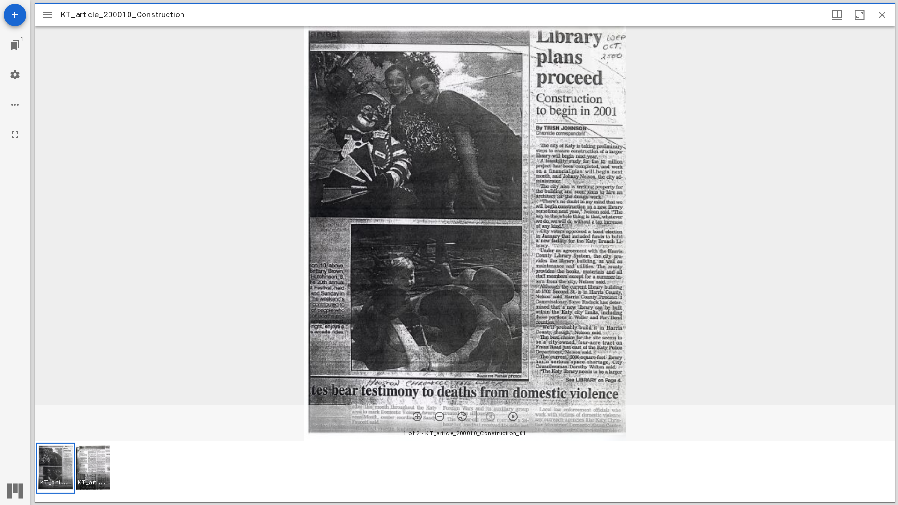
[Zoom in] (417, 416)
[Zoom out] (439, 416)
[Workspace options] (15, 105)
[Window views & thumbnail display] (837, 15)
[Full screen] (15, 134)
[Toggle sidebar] (47, 15)
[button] (55, 468)
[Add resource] (15, 15)
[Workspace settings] (15, 75)
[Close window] (882, 15)
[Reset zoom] (462, 416)
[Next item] (513, 416)
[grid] (465, 471)
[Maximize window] (859, 15)
